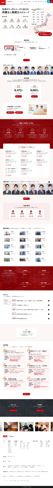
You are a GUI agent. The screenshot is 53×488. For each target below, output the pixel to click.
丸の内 (42, 14)
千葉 (33, 14)
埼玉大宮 (42, 12)
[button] (48, 189)
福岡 (42, 21)
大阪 (33, 21)
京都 (42, 19)
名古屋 (38, 19)
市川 (38, 14)
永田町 (33, 12)
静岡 (33, 19)
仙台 (38, 12)
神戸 (38, 21)
